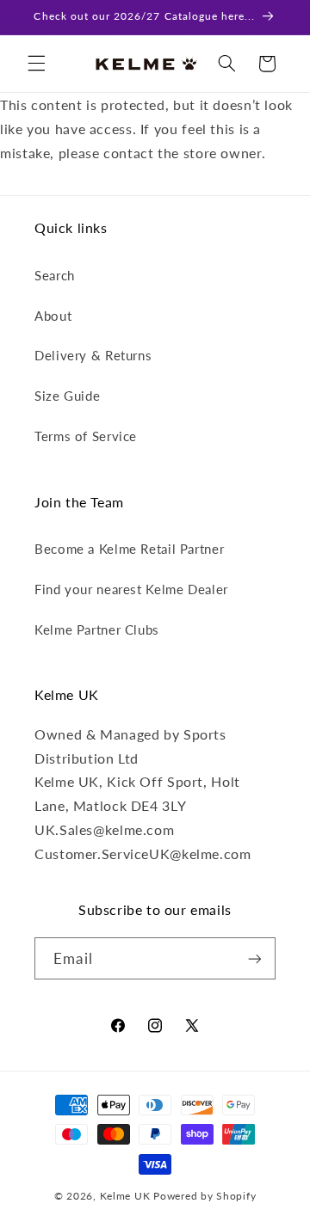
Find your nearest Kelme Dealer (131, 589)
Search (54, 275)
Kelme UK (125, 1195)
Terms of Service (85, 436)
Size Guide (67, 395)
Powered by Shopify (204, 1195)
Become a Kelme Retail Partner (129, 548)
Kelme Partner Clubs (96, 629)
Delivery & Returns (93, 355)
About (52, 315)
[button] (36, 63)
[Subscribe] (254, 958)
